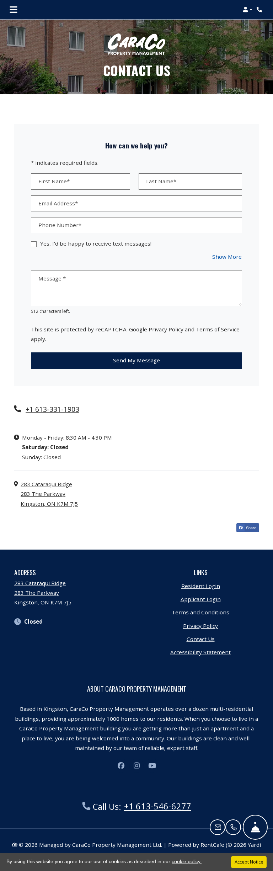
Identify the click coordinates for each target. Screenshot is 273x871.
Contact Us (201, 638)
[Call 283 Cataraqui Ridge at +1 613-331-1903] (260, 9)
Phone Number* (59, 225)
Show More (227, 256)
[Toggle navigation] (13, 9)
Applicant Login (201, 599)
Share (250, 527)
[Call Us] (233, 827)
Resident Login (200, 585)
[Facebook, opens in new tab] (121, 766)
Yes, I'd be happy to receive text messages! (95, 243)
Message (52, 278)
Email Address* (58, 203)
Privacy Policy (166, 329)
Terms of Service (218, 329)
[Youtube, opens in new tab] (152, 766)
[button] (247, 9)
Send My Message (136, 360)
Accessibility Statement (200, 652)
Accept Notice (249, 862)
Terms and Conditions (200, 612)
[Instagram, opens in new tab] (136, 766)
